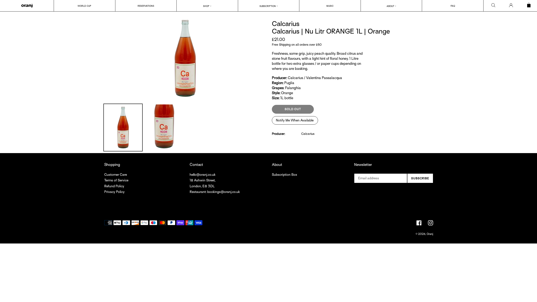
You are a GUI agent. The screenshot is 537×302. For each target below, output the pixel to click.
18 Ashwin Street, (202, 180)
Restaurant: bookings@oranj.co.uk (215, 192)
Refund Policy (114, 186)
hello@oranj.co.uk (202, 175)
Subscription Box (284, 175)
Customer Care (115, 175)
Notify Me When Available (295, 120)
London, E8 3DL (202, 186)
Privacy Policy (114, 192)
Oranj (430, 234)
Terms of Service (116, 180)
